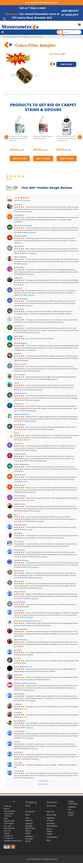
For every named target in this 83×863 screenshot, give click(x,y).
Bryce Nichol (19, 571)
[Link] (20, 27)
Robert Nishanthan (21, 464)
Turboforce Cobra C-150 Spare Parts (20, 37)
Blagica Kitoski (20, 592)
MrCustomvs (19, 246)
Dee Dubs (17, 354)
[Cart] (79, 25)
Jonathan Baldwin (21, 299)
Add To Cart (66, 64)
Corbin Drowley (20, 454)
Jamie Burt (18, 288)
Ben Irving (18, 205)
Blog (49, 840)
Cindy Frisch (18, 443)
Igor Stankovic (19, 721)
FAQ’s (27, 815)
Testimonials (52, 837)
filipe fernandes (20, 257)
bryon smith (18, 309)
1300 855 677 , (9, 836)
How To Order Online (50, 831)
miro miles (18, 763)
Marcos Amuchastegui (23, 226)
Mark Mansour (19, 550)
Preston (17, 742)
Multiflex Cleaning (21, 560)
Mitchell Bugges (20, 343)
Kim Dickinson (19, 425)
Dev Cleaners (19, 542)
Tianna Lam (18, 404)
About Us (50, 812)
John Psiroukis (19, 375)
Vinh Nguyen (19, 215)
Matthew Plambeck (21, 414)
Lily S (16, 514)
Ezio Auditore (19, 610)
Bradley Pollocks (20, 393)
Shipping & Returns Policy (29, 838)
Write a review (43, 784)
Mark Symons (19, 694)
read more (28, 211)
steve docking (19, 496)
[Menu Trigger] (4, 19)
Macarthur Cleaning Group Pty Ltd (27, 621)
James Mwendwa (20, 629)
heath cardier (19, 485)
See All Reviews (43, 781)
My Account (30, 812)
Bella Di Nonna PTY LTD (23, 667)
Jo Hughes (18, 704)
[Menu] (2, 32)
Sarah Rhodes (19, 731)
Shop (8, 37)
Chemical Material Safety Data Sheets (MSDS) (30, 828)
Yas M (16, 383)
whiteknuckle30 (20, 236)
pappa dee (18, 278)
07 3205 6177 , (9, 838)
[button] (6, 137)
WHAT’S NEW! (52, 815)
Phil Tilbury (18, 533)
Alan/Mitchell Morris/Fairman (25, 683)
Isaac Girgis (18, 336)
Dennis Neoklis (20, 602)
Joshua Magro (19, 267)
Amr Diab (17, 650)
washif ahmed (19, 504)
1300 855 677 (69, 11)
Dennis (16, 433)
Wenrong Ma (19, 771)
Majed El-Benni (20, 475)
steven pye (18, 752)
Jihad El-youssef (20, 364)
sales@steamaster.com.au (13, 841)
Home (4, 37)
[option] (25, 72)
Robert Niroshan (20, 525)
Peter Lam (18, 675)
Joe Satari (18, 317)
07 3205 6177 (69, 14)
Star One (17, 658)
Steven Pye (18, 326)
